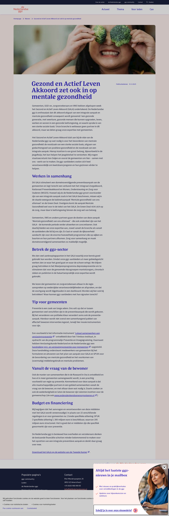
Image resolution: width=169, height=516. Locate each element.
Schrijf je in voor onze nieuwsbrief (114, 510)
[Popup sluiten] (164, 467)
